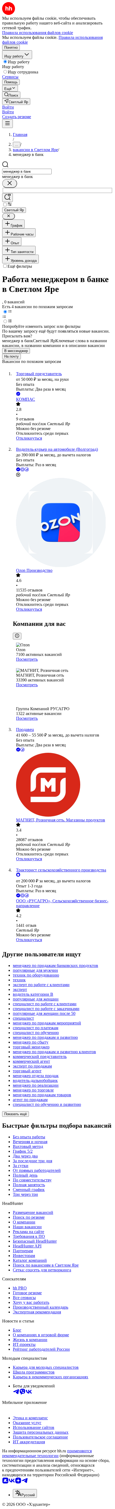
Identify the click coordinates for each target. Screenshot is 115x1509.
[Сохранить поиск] (7, 197)
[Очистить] (9, 183)
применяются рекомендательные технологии (47, 1453)
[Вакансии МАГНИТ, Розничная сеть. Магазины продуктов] (63, 785)
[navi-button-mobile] (7, 123)
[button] (8, 107)
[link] (11, 95)
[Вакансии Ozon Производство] (63, 523)
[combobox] (27, 171)
